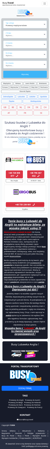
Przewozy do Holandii (32, 402)
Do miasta (9, 63)
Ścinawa (5, 87)
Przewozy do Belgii (15, 402)
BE (13, 107)
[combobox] (26, 24)
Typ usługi (10, 23)
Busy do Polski (8, 436)
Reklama (41, 431)
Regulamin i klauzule (12, 433)
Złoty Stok (34, 87)
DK (28, 107)
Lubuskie (21, 96)
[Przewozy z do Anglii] (14, 159)
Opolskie (43, 96)
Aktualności (26, 431)
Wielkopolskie (35, 101)
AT (9, 113)
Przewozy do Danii (16, 405)
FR (25, 113)
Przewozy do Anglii (16, 400)
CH (45, 107)
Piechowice (44, 87)
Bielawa (18, 83)
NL (21, 107)
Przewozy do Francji (34, 407)
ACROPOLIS (37, 438)
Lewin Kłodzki (30, 83)
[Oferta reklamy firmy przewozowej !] (25, 354)
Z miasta (9, 43)
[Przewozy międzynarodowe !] (27, 141)
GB (4, 107)
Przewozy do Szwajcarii (17, 407)
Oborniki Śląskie (25, 91)
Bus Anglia (14, 181)
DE (37, 107)
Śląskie (11, 101)
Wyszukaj (25, 74)
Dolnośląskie (8, 96)
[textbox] (24, 35)
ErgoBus (25, 209)
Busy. (13, 3)
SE (41, 113)
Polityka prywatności (36, 433)
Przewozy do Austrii (32, 400)
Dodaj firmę (25, 388)
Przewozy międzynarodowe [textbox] (16, 25)
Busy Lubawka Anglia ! (25, 344)
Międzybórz (7, 83)
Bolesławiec (43, 83)
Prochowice (24, 87)
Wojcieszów (14, 87)
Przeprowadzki (25, 438)
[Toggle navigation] (45, 4)
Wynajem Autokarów (10, 438)
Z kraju (8, 33)
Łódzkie (32, 96)
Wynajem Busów (39, 436)
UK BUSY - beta (36, 181)
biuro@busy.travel (26, 419)
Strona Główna (8, 431)
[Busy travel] (25, 376)
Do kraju (9, 53)
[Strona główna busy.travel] (25, 13)
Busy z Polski (23, 436)
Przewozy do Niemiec (32, 405)
